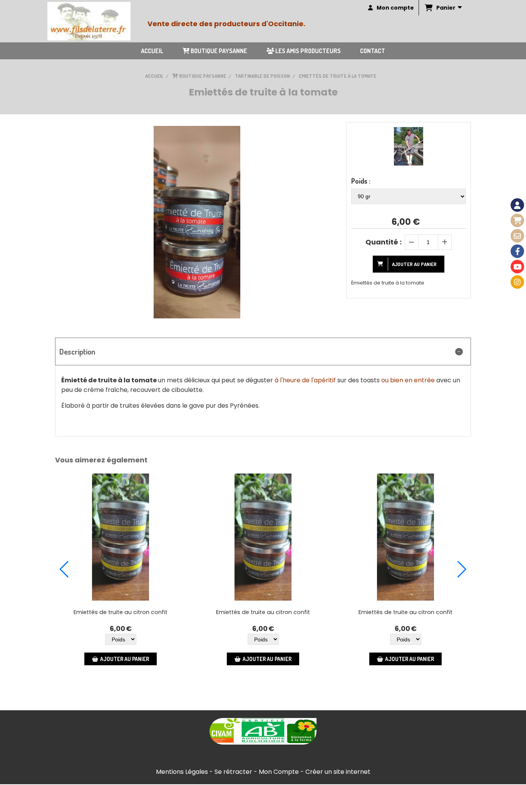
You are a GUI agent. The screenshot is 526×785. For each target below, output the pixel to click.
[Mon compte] (517, 205)
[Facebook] (517, 251)
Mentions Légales (182, 771)
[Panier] (517, 220)
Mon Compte (279, 771)
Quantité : (383, 242)
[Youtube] (517, 266)
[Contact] (517, 236)
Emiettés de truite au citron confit (121, 612)
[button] (64, 569)
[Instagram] (517, 282)
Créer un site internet (337, 771)
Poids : (360, 181)
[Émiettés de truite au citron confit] (120, 537)
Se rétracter (233, 771)
